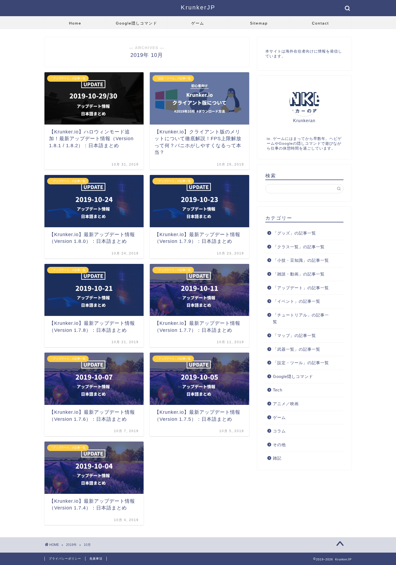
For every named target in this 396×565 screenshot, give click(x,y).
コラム (279, 431)
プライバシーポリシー (65, 558)
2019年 (71, 545)
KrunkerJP (198, 7)
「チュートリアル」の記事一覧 (301, 318)
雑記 (277, 458)
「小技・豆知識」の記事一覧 (301, 260)
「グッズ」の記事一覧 (294, 233)
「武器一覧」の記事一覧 (296, 349)
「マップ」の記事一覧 (294, 335)
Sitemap (259, 23)
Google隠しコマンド (136, 23)
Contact (320, 23)
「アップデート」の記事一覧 (301, 287)
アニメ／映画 (286, 403)
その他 (279, 444)
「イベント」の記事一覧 (296, 301)
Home (75, 23)
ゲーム (197, 23)
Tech (277, 390)
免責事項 (95, 558)
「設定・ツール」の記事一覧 (301, 362)
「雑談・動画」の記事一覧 (299, 274)
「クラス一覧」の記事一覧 (299, 246)
